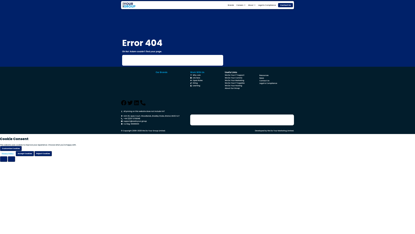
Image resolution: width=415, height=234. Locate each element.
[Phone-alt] (143, 103)
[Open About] (255, 5)
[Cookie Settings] (3, 159)
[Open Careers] (245, 5)
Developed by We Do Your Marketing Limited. (274, 130)
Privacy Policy (8, 153)
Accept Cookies (25, 153)
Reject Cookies (43, 153)
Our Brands (161, 72)
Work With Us (197, 72)
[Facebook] (123, 103)
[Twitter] (130, 103)
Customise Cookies (11, 148)
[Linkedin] (136, 103)
